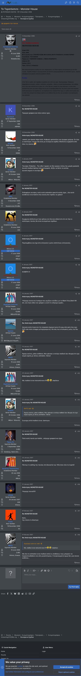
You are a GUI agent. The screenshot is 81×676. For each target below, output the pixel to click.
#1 (79, 36)
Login (44, 651)
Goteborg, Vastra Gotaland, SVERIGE (16, 452)
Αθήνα (18, 259)
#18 (79, 535)
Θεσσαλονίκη (15, 59)
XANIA (18, 153)
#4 (79, 159)
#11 (79, 347)
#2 (79, 106)
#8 (79, 265)
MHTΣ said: (27, 408)
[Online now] (10, 245)
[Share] (76, 36)
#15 (79, 458)
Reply (78, 100)
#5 (79, 185)
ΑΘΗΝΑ (17, 126)
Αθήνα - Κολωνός (14, 179)
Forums (3, 655)
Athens (17, 505)
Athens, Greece (14, 367)
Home (3, 651)
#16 (79, 484)
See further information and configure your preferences (24, 672)
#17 (79, 511)
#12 (79, 373)
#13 (79, 400)
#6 (79, 212)
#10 (79, 320)
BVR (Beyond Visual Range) (13, 341)
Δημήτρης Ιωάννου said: (32, 543)
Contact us (4, 658)
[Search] (78, 3)
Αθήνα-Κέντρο (15, 314)
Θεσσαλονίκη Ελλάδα (13, 206)
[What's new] (74, 3)
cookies (20, 666)
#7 (79, 236)
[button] (3, 3)
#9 (79, 294)
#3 (79, 132)
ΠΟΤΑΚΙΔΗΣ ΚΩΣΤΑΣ (9, 12)
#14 (79, 431)
